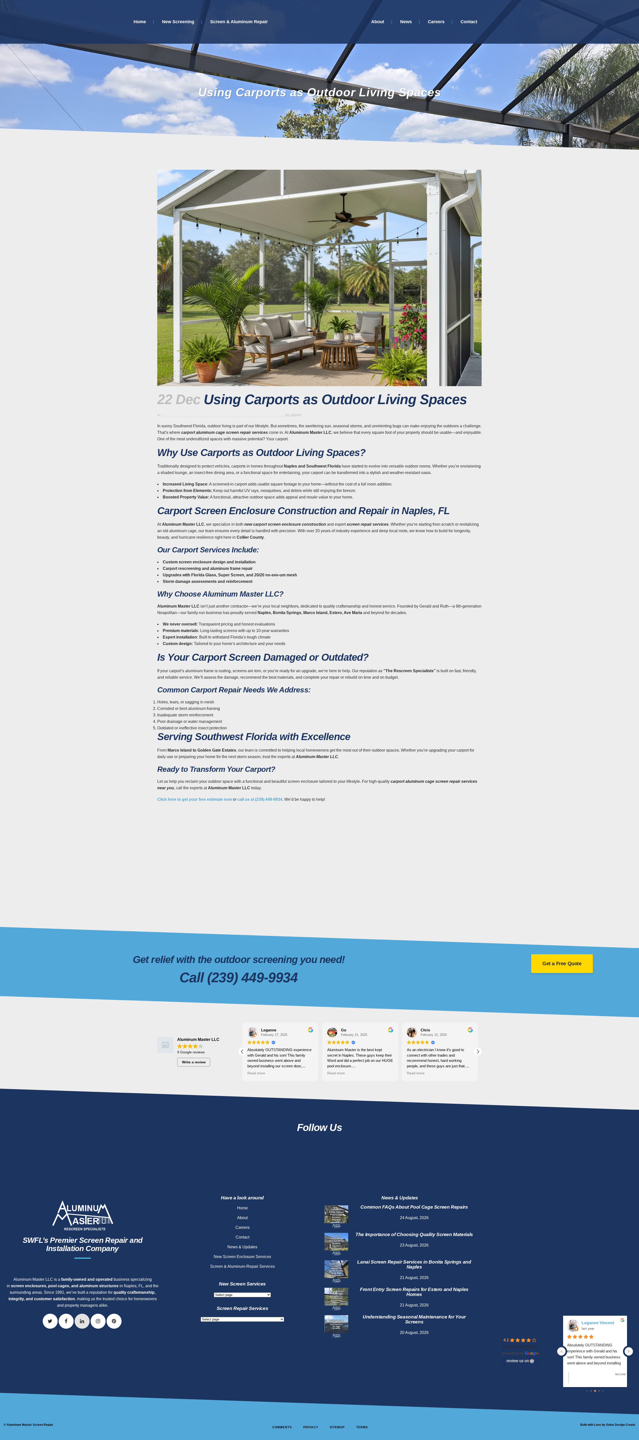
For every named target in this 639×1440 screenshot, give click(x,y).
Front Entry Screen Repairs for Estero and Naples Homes (414, 1292)
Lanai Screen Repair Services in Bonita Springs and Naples (414, 1264)
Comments (282, 1427)
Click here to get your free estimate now (194, 799)
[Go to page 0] (587, 1390)
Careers (242, 1227)
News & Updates (242, 1247)
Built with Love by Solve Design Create (607, 1425)
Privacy (310, 1427)
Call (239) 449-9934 (238, 977)
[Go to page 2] (595, 1391)
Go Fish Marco (595, 1323)
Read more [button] (256, 1073)
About (242, 1218)
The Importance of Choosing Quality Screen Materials (414, 1234)
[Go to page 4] (603, 1390)
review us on (517, 1361)
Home (242, 1208)
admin (296, 415)
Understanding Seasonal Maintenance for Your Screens (414, 1319)
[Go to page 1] (591, 1391)
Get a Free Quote (562, 963)
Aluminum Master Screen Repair (30, 1425)
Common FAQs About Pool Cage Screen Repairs (414, 1207)
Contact (242, 1237)
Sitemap (337, 1427)
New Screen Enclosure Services (242, 1257)
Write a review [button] (194, 1062)
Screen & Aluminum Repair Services (242, 1266)
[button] (477, 1051)
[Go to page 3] (599, 1391)
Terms (362, 1427)
